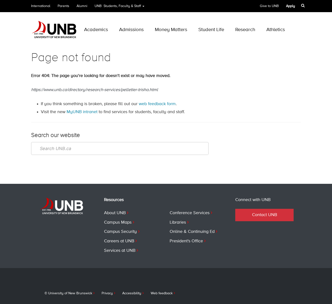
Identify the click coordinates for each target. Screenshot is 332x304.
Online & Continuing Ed (192, 231)
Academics (96, 29)
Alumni (82, 6)
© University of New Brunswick (68, 293)
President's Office (186, 241)
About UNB (115, 213)
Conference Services (190, 213)
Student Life (211, 29)
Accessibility (131, 293)
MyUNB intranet (82, 112)
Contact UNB (264, 215)
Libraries (178, 222)
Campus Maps (117, 222)
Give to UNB (269, 6)
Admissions (131, 29)
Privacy (107, 293)
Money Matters (171, 29)
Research (245, 29)
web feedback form (157, 104)
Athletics (275, 29)
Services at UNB (119, 250)
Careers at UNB (119, 241)
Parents (63, 6)
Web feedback (162, 293)
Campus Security (120, 231)
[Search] (303, 5)
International (40, 6)
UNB (118, 6)
